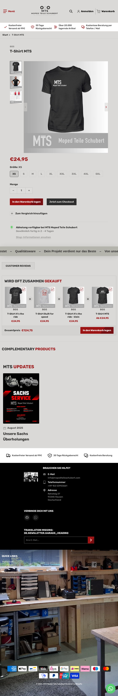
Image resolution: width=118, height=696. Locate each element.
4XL (86, 173)
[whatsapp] (36, 517)
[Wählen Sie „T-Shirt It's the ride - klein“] (81, 289)
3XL (74, 173)
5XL (98, 173)
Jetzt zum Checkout (61, 201)
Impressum (8, 561)
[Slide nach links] (25, 107)
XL (51, 173)
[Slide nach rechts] (106, 107)
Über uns (6, 588)
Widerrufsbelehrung (12, 577)
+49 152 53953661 (57, 486)
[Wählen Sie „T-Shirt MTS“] (110, 289)
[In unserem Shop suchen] (71, 11)
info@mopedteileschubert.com (64, 478)
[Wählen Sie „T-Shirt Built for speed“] (52, 289)
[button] (9, 11)
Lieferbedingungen (12, 572)
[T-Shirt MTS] (16, 67)
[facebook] (27, 517)
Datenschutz (8, 567)
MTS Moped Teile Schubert (54, 684)
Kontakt (6, 593)
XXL (62, 173)
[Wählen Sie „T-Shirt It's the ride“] (23, 289)
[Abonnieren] (91, 540)
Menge (14, 184)
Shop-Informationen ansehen (33, 237)
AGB (4, 583)
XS (14, 173)
